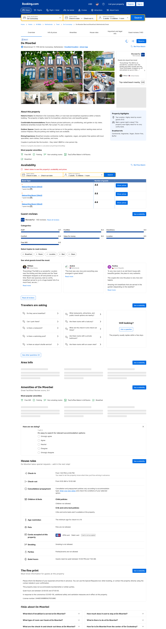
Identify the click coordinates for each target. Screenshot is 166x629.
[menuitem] (26, 10)
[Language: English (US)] (97, 4)
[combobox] (42, 18)
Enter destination (32, 16)
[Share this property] (133, 41)
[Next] (145, 70)
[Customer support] (103, 4)
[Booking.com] (30, 4)
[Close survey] (143, 544)
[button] (131, 96)
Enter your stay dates (68, 608)
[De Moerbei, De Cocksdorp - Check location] (22, 47)
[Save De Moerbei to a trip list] (127, 41)
